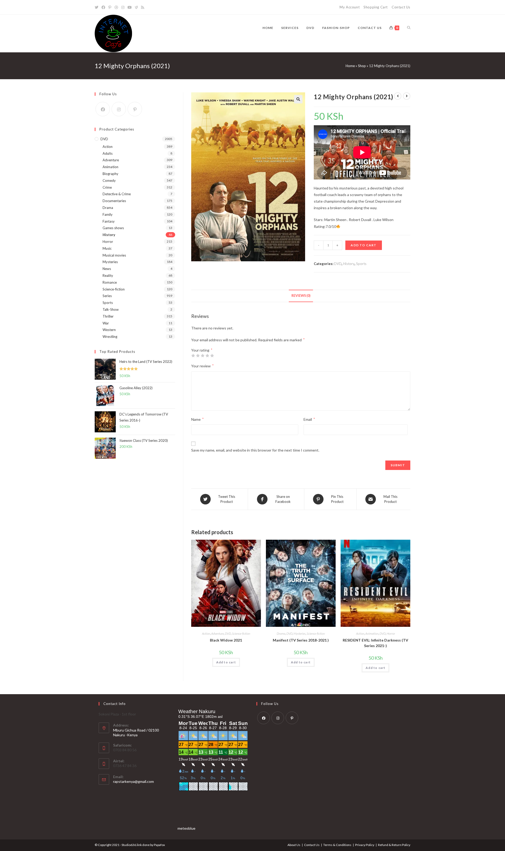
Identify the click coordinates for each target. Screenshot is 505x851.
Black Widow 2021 (226, 640)
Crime (107, 187)
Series (107, 296)
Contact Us (401, 7)
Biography (110, 174)
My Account (350, 7)
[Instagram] (123, 7)
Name (197, 419)
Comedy (109, 180)
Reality (108, 275)
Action (206, 633)
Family (108, 214)
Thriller (108, 316)
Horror (391, 633)
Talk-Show (111, 309)
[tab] (301, 296)
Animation (371, 633)
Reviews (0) (300, 296)
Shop (362, 66)
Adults (108, 153)
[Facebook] (103, 7)
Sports (361, 264)
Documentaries (114, 201)
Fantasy (109, 221)
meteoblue (186, 828)
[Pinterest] (110, 7)
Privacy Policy (364, 845)
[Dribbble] (116, 7)
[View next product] (406, 96)
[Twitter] (97, 7)
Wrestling (110, 336)
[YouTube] (129, 7)
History (349, 264)
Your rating (201, 350)
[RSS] (142, 7)
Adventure (217, 633)
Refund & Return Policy (394, 845)
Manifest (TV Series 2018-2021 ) (301, 640)
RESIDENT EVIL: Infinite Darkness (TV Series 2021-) (375, 643)
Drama (281, 633)
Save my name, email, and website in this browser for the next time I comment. (255, 450)
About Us (293, 845)
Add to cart (363, 245)
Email (309, 419)
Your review (202, 366)
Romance (110, 282)
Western (109, 330)
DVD (338, 264)
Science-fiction (241, 633)
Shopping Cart (375, 7)
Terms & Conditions (337, 845)
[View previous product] (397, 96)
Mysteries (300, 633)
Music (107, 248)
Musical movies (114, 255)
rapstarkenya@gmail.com (133, 781)
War (106, 323)
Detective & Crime (117, 194)
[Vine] (136, 7)
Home (350, 66)
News (107, 269)
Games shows (113, 228)
